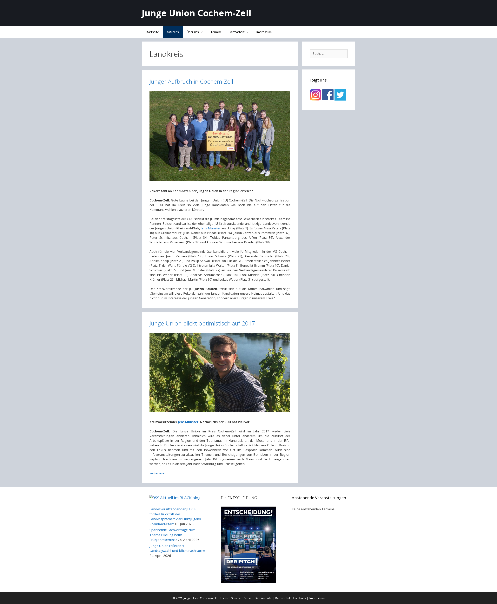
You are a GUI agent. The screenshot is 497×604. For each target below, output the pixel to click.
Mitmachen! (237, 32)
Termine (216, 32)
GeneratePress (241, 598)
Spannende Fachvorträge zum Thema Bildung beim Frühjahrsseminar (172, 535)
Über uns (193, 32)
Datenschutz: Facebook (290, 598)
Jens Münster (210, 228)
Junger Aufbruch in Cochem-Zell (191, 81)
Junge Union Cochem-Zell (196, 13)
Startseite (152, 32)
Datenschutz (263, 598)
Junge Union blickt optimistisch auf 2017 (202, 323)
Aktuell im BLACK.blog (180, 497)
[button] (203, 32)
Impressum (264, 32)
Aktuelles (173, 32)
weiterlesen (157, 473)
